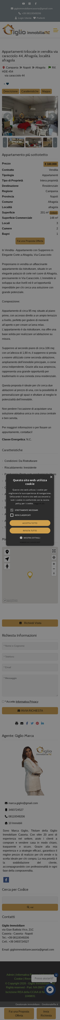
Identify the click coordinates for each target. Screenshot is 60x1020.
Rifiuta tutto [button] (30, 530)
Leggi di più (39, 503)
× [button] (51, 477)
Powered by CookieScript (30, 542)
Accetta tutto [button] (29, 523)
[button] (30, 510)
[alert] (30, 510)
